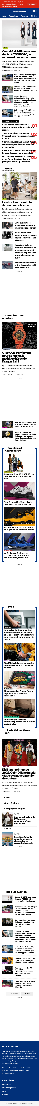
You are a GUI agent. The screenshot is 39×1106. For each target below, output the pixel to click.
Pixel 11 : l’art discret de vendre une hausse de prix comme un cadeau (19, 665)
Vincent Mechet (8, 375)
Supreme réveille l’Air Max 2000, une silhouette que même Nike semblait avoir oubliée (19, 144)
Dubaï (5, 845)
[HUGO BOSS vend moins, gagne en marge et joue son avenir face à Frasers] (7, 235)
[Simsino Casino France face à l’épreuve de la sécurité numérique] (19, 680)
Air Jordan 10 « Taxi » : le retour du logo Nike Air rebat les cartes (19, 528)
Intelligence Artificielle (11, 716)
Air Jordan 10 (8, 525)
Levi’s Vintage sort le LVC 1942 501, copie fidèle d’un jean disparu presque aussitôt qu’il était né (19, 159)
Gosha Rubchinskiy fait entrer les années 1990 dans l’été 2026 (26, 265)
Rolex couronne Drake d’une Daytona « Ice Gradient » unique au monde (18, 127)
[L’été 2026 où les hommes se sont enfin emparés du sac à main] (7, 225)
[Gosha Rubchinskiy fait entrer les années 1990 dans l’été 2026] (7, 265)
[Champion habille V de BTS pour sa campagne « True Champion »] (7, 819)
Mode (5, 48)
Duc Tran (7, 70)
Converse (7, 471)
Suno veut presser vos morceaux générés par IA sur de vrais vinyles (19, 721)
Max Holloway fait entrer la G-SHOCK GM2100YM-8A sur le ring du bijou (25, 424)
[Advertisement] (19, 292)
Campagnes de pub (14, 808)
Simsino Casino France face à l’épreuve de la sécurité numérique (18, 693)
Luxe (7, 797)
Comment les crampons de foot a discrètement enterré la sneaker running (25, 88)
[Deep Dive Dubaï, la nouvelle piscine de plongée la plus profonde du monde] (7, 839)
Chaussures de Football (7, 924)
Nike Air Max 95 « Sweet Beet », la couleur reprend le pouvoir (18, 503)
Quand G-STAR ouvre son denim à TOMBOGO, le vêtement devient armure (19, 54)
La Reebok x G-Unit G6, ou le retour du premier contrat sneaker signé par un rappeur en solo (25, 113)
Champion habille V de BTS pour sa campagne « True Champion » (24, 820)
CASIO (4, 427)
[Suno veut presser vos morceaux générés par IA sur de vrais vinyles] (19, 708)
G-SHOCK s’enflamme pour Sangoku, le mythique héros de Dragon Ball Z (16, 357)
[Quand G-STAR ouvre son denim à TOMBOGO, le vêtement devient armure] (19, 34)
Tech (10, 606)
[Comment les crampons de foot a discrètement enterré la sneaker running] (7, 89)
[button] (32, 4)
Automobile (6, 80)
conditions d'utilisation (9, 6)
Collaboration (7, 437)
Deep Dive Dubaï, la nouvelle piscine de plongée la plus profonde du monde (23, 840)
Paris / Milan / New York (17, 731)
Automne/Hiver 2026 (8, 825)
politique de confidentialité (10, 4)
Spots (7, 828)
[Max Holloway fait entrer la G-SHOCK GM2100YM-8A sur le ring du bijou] (7, 424)
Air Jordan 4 (8, 550)
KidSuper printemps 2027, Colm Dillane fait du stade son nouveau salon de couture (18, 774)
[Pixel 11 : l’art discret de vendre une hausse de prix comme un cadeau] (19, 652)
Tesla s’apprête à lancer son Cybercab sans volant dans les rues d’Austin (18, 136)
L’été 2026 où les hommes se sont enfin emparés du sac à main (25, 225)
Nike (6, 499)
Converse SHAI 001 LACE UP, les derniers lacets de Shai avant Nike (19, 476)
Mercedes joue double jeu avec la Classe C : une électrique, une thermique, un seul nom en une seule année (25, 78)
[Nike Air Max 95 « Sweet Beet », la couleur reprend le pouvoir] (19, 491)
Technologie (6, 101)
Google (7, 660)
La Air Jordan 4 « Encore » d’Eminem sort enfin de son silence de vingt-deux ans (16, 555)
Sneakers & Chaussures (13, 449)
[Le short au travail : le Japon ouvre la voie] (19, 186)
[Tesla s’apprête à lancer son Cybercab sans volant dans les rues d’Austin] (7, 983)
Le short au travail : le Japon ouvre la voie (17, 204)
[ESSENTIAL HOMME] (19, 11)
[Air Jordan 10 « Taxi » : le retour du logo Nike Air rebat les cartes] (19, 516)
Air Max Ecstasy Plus (7, 972)
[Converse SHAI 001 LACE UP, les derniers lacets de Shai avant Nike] (19, 463)
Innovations (8, 627)
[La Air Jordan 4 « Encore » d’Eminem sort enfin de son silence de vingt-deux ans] (19, 542)
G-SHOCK (6, 349)
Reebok (5, 113)
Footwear (5, 92)
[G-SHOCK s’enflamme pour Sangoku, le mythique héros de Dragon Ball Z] (19, 335)
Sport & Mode (11, 803)
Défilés (6, 766)
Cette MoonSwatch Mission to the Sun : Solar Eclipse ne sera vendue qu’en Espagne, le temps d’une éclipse (26, 436)
